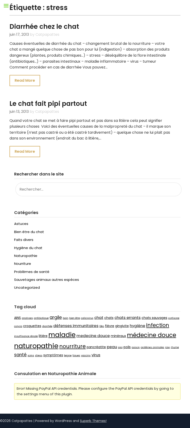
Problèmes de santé (31, 271)
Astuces (21, 223)
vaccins (86, 355)
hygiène (137, 325)
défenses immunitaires (75, 325)
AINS (17, 317)
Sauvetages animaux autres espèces (46, 279)
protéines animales (152, 347)
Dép (101, 326)
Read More (25, 80)
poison (136, 347)
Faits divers (23, 239)
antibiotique (41, 318)
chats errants (127, 317)
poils (127, 347)
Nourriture (22, 263)
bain (65, 318)
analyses (27, 318)
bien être (74, 318)
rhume (175, 347)
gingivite (122, 326)
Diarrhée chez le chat (44, 26)
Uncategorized (27, 287)
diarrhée (47, 326)
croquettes (32, 326)
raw (167, 347)
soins (31, 355)
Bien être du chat (29, 231)
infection (157, 325)
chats (109, 317)
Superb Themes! (93, 420)
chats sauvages (154, 317)
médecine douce (151, 335)
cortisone (173, 318)
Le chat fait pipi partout (48, 103)
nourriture (72, 346)
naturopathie (36, 345)
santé (20, 355)
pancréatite (96, 347)
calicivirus (87, 318)
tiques (76, 355)
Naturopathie (25, 255)
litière (43, 336)
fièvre (109, 326)
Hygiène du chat (28, 247)
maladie (62, 334)
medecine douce (93, 335)
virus (96, 355)
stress (38, 355)
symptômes (53, 355)
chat (98, 317)
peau (112, 347)
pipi (120, 347)
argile (56, 317)
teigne (68, 355)
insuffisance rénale (26, 336)
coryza (18, 326)
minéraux (118, 336)
